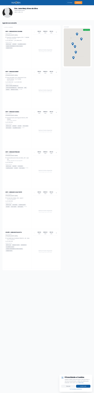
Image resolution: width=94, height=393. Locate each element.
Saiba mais (81, 382)
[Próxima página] (56, 32)
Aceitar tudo (83, 386)
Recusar (68, 386)
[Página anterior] (34, 32)
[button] (76, 52)
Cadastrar (78, 2)
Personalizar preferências (76, 389)
